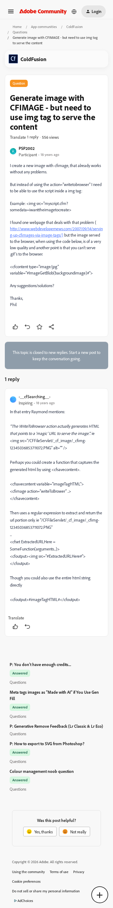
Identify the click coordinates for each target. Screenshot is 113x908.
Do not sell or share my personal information (46, 891)
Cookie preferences (26, 881)
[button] (10, 13)
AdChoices (25, 900)
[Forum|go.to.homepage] (43, 11)
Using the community (28, 871)
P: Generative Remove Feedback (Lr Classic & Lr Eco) (56, 726)
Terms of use (59, 871)
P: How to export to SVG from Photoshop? (47, 743)
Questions (20, 32)
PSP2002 (27, 148)
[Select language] (74, 11)
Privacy (78, 871)
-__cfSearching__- (34, 396)
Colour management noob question (42, 771)
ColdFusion (74, 26)
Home (17, 26)
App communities (44, 26)
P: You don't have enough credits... (40, 664)
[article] (56, 512)
